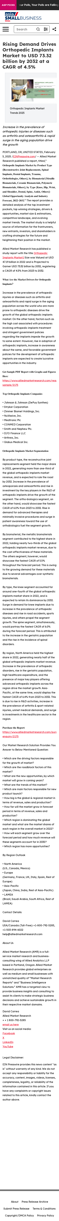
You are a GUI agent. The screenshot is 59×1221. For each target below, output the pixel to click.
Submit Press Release (16, 1208)
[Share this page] (54, 29)
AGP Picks (8, 5)
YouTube (8, 1046)
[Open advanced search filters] (45, 29)
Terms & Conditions (44, 1208)
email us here (11, 1024)
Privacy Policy (45, 1215)
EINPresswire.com (24, 156)
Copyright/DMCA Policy (19, 1215)
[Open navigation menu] (6, 29)
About (14, 1201)
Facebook (9, 1033)
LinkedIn (8, 1042)
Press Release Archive (35, 1201)
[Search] (38, 29)
